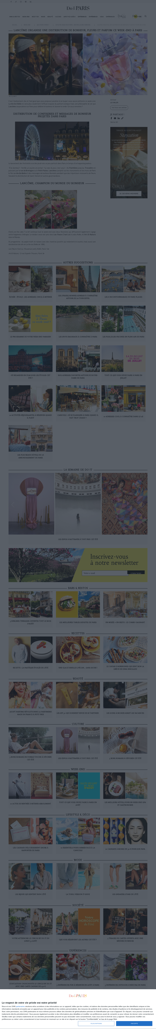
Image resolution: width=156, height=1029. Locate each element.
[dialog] (78, 1009)
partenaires (20, 1006)
